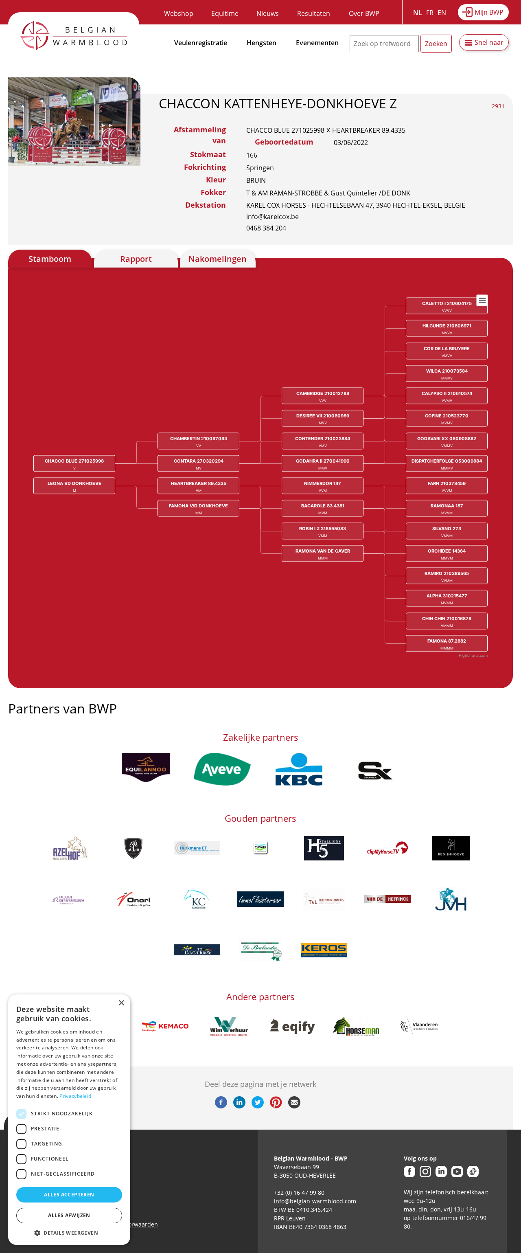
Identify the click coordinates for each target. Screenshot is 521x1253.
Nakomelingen (217, 258)
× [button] (121, 1003)
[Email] (294, 1106)
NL (417, 12)
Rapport (136, 258)
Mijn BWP (489, 12)
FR (429, 12)
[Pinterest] (276, 1106)
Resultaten (313, 13)
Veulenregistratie (200, 42)
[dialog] (69, 1119)
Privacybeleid (75, 1096)
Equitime (225, 13)
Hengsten (261, 42)
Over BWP (364, 13)
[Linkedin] (239, 1106)
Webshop (178, 13)
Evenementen (317, 42)
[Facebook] (221, 1106)
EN (442, 12)
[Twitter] (258, 1106)
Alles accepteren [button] (69, 1194)
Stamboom (49, 258)
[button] (69, 1233)
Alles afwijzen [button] (69, 1215)
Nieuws (267, 13)
